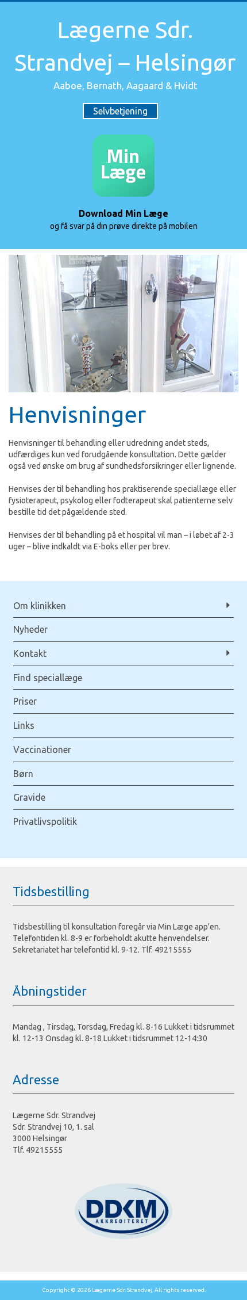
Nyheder (30, 629)
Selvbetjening (120, 111)
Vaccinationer (42, 749)
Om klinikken (39, 606)
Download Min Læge (123, 213)
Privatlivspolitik (45, 821)
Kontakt (30, 653)
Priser (25, 701)
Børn (23, 773)
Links (23, 725)
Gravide (29, 797)
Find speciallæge (47, 677)
